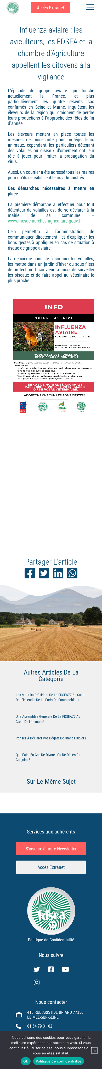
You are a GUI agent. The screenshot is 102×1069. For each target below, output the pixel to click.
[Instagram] (36, 982)
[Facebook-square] (51, 969)
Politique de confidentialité (58, 1061)
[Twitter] (36, 969)
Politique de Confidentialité (51, 939)
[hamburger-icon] (90, 7)
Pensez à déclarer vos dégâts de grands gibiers (51, 738)
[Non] (94, 1050)
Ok (25, 1061)
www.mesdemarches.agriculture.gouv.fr (45, 221)
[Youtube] (65, 969)
